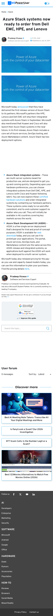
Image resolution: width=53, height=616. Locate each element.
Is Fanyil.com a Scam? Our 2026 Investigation (26, 431)
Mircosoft (5, 535)
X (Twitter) (20, 494)
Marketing (5, 518)
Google (4, 545)
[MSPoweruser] (18, 3)
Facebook (14, 494)
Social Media (7, 598)
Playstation (6, 576)
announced (23, 107)
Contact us (34, 612)
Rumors (5, 566)
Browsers (5, 593)
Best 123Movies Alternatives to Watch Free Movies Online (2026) (26, 476)
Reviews (5, 588)
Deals (3, 562)
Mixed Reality (7, 603)
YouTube (27, 494)
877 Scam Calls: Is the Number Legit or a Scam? (26, 442)
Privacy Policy (20, 612)
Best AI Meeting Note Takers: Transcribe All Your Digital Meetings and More (26, 419)
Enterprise (6, 513)
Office (4, 550)
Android (5, 540)
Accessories (6, 571)
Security (5, 523)
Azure (10, 12)
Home (3, 12)
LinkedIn (34, 494)
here (27, 269)
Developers (6, 508)
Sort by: (32, 374)
